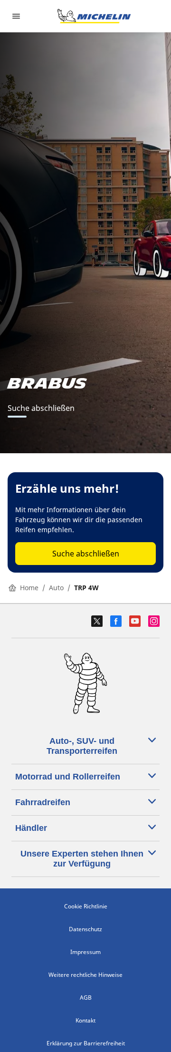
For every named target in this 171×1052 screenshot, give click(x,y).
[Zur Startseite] (94, 16)
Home (29, 587)
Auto (56, 587)
